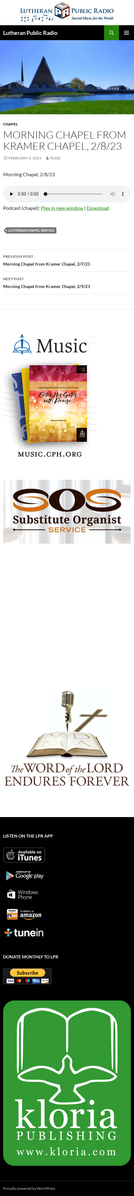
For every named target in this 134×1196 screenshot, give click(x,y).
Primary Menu (126, 32)
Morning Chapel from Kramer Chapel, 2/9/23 (46, 283)
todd (55, 158)
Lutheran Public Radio (30, 32)
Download (98, 208)
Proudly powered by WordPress (29, 1188)
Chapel (10, 124)
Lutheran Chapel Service (31, 230)
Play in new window (62, 208)
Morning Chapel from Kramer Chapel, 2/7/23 (46, 260)
